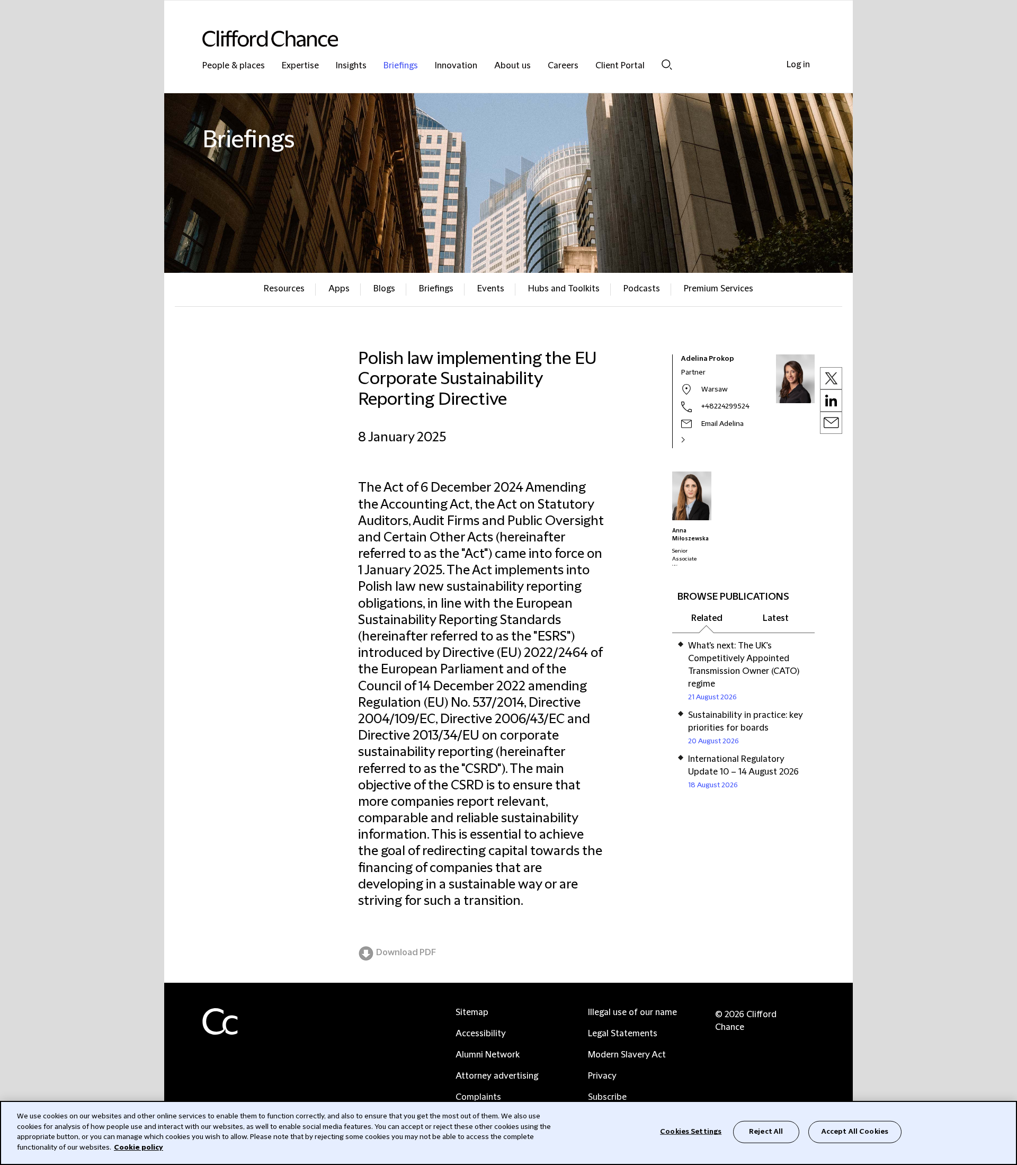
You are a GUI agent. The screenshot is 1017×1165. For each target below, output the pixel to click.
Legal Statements (622, 1033)
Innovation (456, 65)
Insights (351, 65)
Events (490, 289)
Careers (563, 65)
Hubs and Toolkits (564, 289)
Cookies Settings (690, 1131)
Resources (284, 289)
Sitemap (472, 1012)
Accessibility (481, 1033)
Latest (776, 618)
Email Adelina (722, 424)
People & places (233, 65)
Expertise (300, 65)
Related (706, 618)
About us (512, 65)
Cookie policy (138, 1147)
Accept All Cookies (855, 1131)
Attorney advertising (497, 1076)
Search (667, 64)
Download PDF (406, 952)
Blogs (384, 289)
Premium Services (718, 289)
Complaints (478, 1097)
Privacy (602, 1076)
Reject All (766, 1131)
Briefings (400, 65)
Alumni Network (488, 1055)
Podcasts (641, 289)
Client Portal (620, 65)
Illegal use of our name (632, 1012)
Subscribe (607, 1097)
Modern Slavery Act (627, 1055)
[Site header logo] (487, 38)
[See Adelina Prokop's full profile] (694, 439)
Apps (339, 289)
